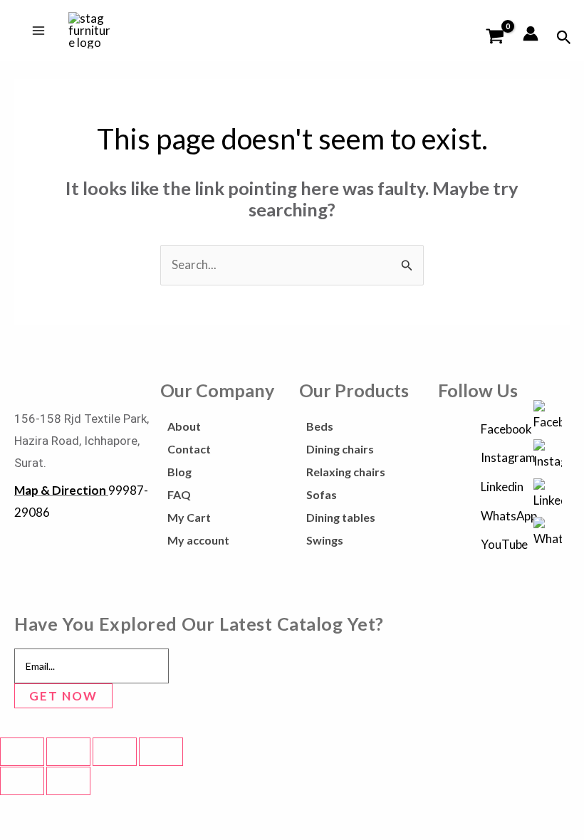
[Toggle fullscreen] (68, 751)
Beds (319, 426)
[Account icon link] (530, 33)
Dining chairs (340, 449)
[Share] (115, 751)
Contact (189, 449)
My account (198, 540)
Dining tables (340, 517)
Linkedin (502, 486)
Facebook (506, 428)
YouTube (504, 544)
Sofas (321, 494)
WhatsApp (509, 515)
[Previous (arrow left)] (22, 781)
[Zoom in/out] (22, 751)
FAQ (179, 494)
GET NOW (63, 695)
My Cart (189, 517)
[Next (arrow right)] (68, 781)
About (184, 426)
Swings (324, 540)
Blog (179, 471)
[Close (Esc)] (161, 751)
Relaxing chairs (345, 471)
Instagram (508, 457)
